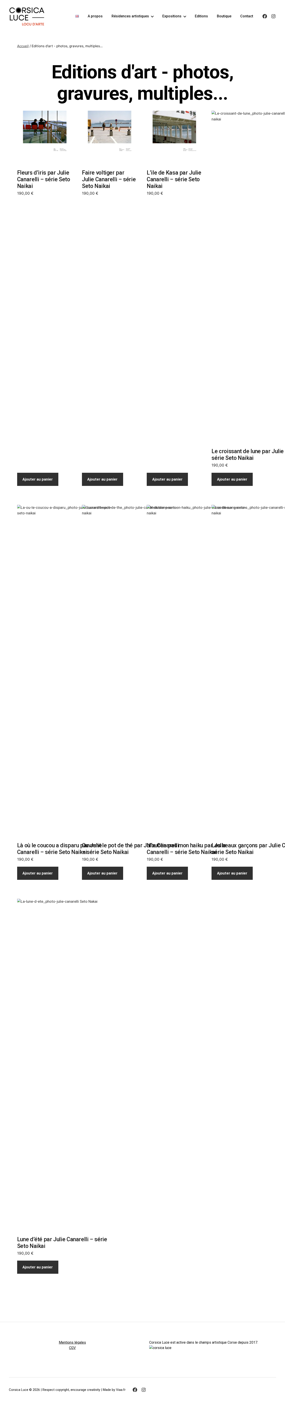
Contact (246, 16)
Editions (201, 16)
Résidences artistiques (130, 16)
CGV (72, 1348)
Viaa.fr (121, 1390)
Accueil (23, 46)
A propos (95, 16)
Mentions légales (72, 1342)
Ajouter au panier (37, 479)
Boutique (224, 16)
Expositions (171, 16)
